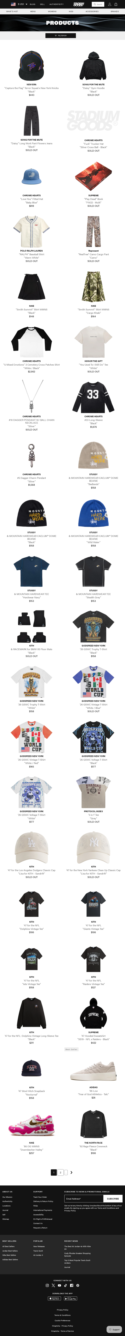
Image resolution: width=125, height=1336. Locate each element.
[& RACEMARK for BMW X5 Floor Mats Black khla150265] (31, 626)
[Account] (110, 4)
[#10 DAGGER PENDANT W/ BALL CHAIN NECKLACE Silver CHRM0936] (31, 397)
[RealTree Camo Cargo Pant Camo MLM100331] (93, 231)
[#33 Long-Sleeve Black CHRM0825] (93, 397)
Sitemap (5, 1219)
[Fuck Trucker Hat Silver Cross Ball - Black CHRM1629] (93, 121)
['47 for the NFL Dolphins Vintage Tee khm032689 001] (31, 902)
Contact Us (38, 1223)
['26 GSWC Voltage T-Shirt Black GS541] (93, 737)
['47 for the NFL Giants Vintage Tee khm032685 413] (93, 902)
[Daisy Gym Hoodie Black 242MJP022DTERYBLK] (93, 65)
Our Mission (7, 1197)
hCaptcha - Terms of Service (62, 1331)
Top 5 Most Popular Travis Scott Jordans (77, 1261)
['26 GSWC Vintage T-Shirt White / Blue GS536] (93, 681)
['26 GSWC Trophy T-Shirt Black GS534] (93, 626)
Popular (38, 1241)
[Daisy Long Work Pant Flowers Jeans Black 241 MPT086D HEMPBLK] (31, 120)
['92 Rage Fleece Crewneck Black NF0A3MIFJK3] (93, 1123)
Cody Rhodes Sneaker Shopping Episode (77, 1254)
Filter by (62, 35)
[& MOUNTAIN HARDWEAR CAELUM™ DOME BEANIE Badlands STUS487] (93, 455)
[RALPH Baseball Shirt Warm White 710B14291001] (31, 231)
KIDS (71, 11)
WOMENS (52, 11)
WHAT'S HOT (12, 11)
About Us (7, 1191)
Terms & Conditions (62, 1315)
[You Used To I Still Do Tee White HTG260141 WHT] (93, 341)
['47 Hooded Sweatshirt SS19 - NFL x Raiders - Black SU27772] (93, 1013)
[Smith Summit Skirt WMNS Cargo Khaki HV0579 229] (93, 286)
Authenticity (56, 4)
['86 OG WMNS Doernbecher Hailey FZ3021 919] (31, 1123)
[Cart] (116, 4)
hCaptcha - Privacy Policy (62, 1325)
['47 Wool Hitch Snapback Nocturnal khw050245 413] (31, 1068)
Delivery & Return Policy (43, 1201)
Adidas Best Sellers (10, 1259)
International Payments (42, 1210)
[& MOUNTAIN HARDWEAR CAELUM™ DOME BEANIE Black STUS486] (31, 513)
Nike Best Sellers (9, 1255)
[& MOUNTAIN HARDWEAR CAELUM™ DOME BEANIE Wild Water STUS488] (93, 513)
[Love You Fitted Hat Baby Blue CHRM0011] (31, 176)
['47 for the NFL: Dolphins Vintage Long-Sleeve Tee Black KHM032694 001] (31, 1013)
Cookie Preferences (62, 1320)
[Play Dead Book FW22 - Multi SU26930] (93, 176)
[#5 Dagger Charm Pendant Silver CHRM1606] (31, 455)
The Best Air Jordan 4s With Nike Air (77, 1247)
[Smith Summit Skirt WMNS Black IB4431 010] (31, 286)
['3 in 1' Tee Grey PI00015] (93, 792)
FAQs (35, 1205)
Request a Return (40, 1227)
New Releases (39, 1246)
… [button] (66, 1172)
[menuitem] (32, 4)
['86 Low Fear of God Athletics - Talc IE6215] (93, 1068)
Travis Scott (38, 1250)
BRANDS (115, 11)
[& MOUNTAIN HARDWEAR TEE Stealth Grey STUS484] (93, 571)
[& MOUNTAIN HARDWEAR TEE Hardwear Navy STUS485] (31, 571)
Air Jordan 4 (38, 1255)
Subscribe (113, 1198)
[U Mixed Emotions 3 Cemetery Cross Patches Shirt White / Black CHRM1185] (31, 341)
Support (38, 1191)
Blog (32, 4)
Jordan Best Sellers (10, 1250)
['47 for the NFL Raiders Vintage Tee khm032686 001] (93, 957)
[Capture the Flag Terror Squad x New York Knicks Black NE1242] (31, 65)
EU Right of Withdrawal (42, 1219)
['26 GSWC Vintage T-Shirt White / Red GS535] (31, 737)
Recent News (71, 1241)
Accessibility (38, 1214)
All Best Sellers (8, 1246)
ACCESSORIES (92, 11)
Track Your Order (40, 1197)
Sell (42, 4)
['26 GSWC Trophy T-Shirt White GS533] (31, 681)
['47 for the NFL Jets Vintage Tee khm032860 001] (31, 957)
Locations (6, 1205)
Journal (5, 1210)
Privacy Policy (62, 1309)
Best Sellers (9, 1241)
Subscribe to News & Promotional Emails (86, 1191)
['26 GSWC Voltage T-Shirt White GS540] (31, 792)
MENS (33, 11)
